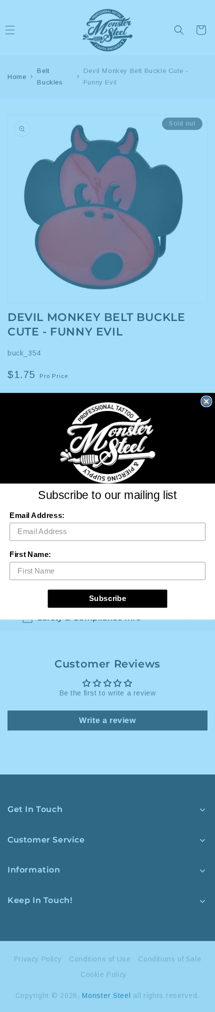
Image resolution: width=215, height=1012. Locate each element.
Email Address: (37, 515)
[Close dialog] (206, 401)
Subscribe (107, 598)
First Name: (30, 554)
